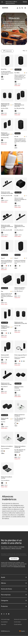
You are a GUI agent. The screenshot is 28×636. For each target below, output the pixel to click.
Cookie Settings (18, 624)
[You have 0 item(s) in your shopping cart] (22, 8)
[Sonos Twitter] (7, 613)
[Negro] (2, 77)
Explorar (25, 1)
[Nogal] (18, 423)
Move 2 (9, 170)
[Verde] (10, 266)
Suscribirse (14, 558)
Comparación (8, 51)
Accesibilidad (4, 622)
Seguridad (3, 624)
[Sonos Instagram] (4, 613)
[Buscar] (19, 8)
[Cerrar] (2, 2)
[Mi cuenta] (17, 8)
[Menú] (25, 8)
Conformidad (17, 622)
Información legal (5, 619)
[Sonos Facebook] (2, 613)
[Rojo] (6, 266)
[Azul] (8, 266)
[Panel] (5, 8)
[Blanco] (4, 77)
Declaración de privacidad (19, 566)
